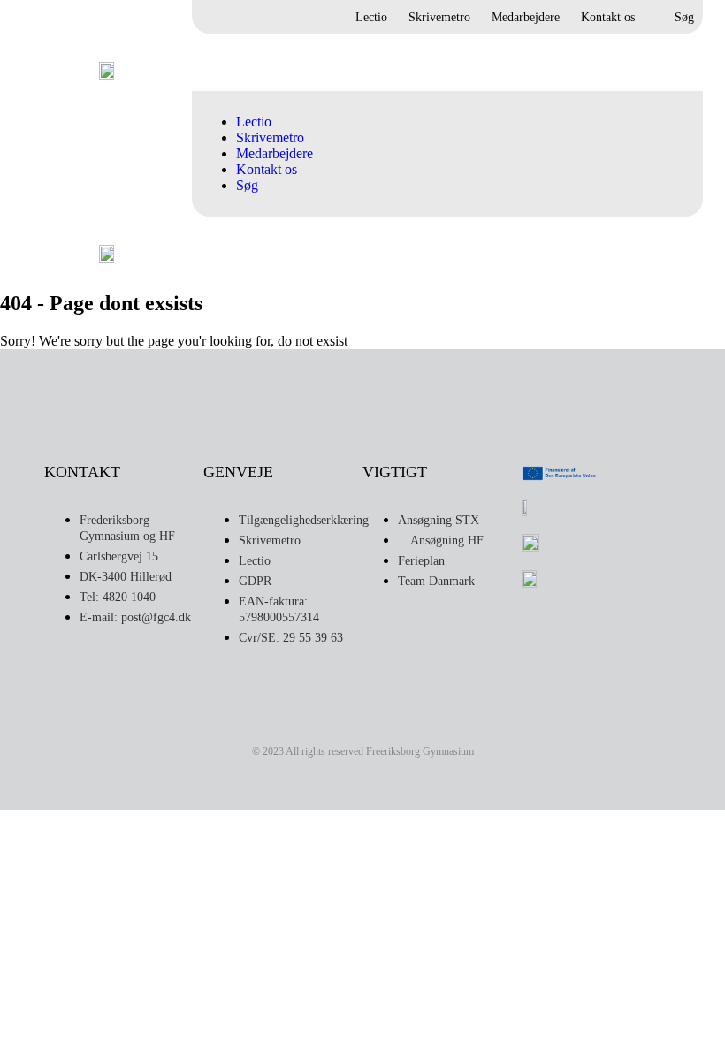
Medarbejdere (526, 17)
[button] (672, 63)
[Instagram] (325, 720)
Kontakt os (608, 17)
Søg (684, 17)
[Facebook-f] (362, 720)
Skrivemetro (439, 17)
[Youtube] (400, 720)
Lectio (371, 17)
